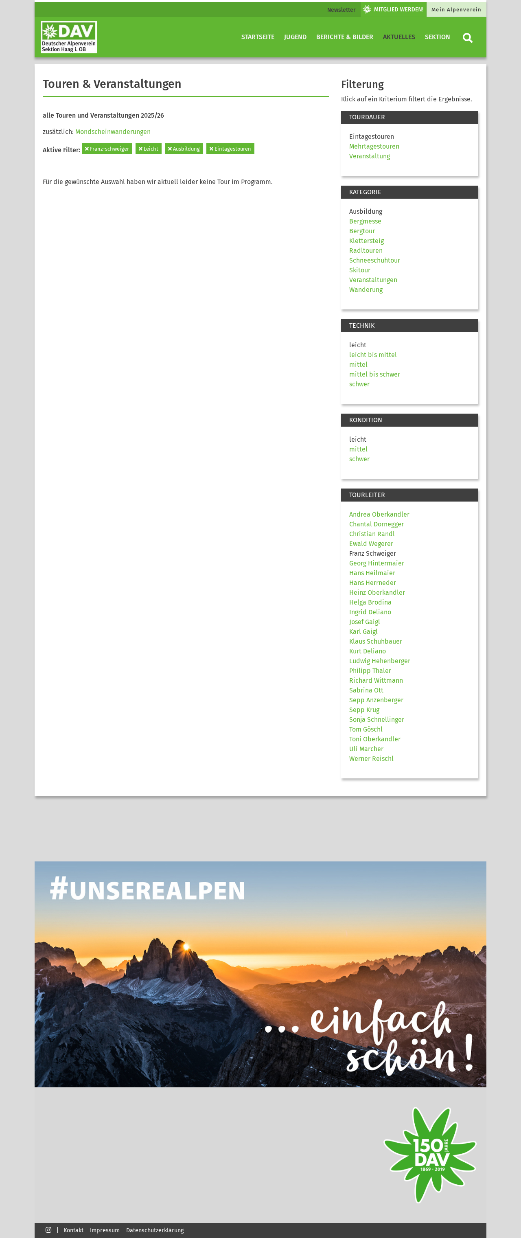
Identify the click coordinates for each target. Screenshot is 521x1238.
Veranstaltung (369, 156)
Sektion (437, 37)
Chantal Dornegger (376, 524)
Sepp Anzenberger (376, 700)
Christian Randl (372, 534)
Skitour (359, 270)
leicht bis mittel (373, 355)
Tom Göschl (366, 729)
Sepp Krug (364, 710)
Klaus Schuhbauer (375, 641)
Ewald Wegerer (371, 544)
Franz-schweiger (109, 149)
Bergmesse (365, 221)
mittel (358, 364)
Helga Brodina (370, 602)
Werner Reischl (371, 759)
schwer (359, 384)
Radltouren (366, 250)
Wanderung (366, 290)
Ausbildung (186, 149)
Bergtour (362, 231)
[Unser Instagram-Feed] (48, 1230)
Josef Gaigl (364, 622)
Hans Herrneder (372, 583)
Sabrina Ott (366, 690)
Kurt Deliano (367, 651)
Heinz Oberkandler (377, 592)
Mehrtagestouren (374, 146)
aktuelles (399, 37)
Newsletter (341, 10)
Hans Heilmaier (372, 573)
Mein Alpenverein (456, 10)
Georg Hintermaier (376, 563)
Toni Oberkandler (375, 739)
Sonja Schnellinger (376, 719)
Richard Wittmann (376, 680)
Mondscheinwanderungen (113, 132)
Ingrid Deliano (370, 612)
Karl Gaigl (363, 631)
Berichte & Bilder (344, 37)
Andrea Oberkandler (379, 514)
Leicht (150, 149)
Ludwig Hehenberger (379, 661)
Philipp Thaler (370, 671)
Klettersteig (366, 241)
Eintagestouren (232, 149)
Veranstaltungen (373, 280)
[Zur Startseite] (69, 37)
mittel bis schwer (374, 374)
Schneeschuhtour (374, 260)
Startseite (257, 37)
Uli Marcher (366, 749)
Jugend (295, 37)
